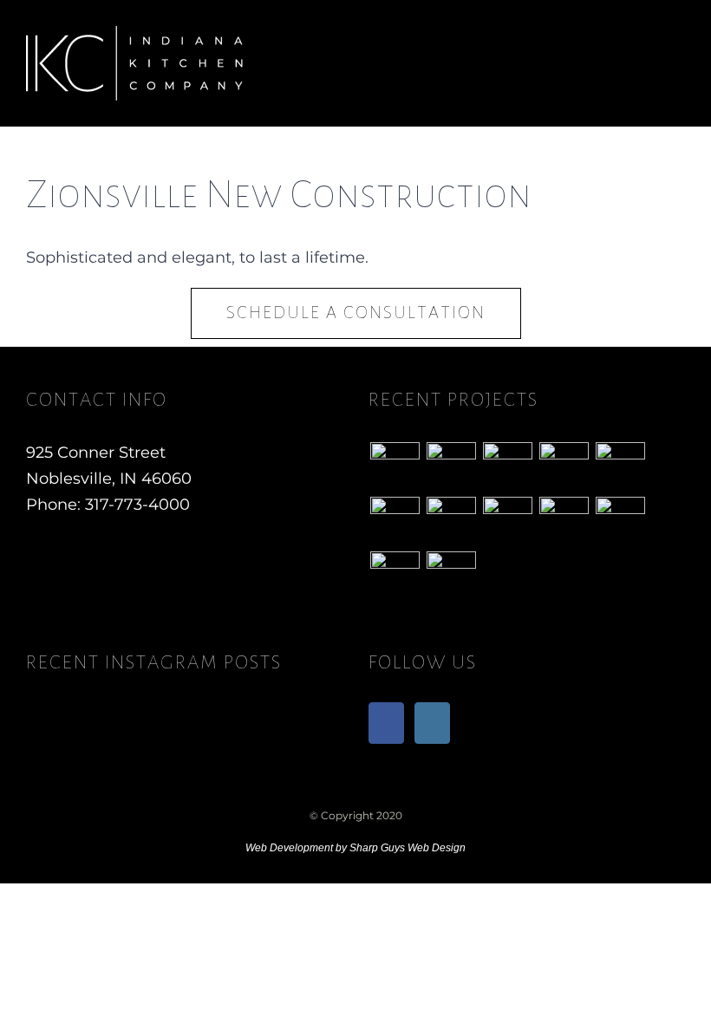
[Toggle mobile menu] (678, 44)
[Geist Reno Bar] (451, 576)
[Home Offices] (507, 521)
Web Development (289, 848)
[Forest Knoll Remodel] (507, 467)
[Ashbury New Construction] (564, 467)
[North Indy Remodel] (395, 576)
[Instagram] (432, 723)
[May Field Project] (564, 521)
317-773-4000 (137, 504)
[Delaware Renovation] (451, 467)
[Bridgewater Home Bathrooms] (451, 521)
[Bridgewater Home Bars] (620, 467)
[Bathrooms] (620, 521)
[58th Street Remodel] (395, 467)
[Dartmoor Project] (395, 521)
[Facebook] (386, 723)
